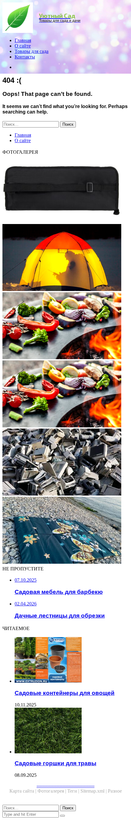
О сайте (23, 45)
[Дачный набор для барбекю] (65, 190)
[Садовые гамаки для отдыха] (65, 258)
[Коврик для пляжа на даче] (65, 531)
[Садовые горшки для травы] (72, 731)
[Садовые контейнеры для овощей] (72, 660)
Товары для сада (31, 51)
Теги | (73, 791)
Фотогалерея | (52, 791)
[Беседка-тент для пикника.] (65, 326)
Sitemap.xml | (94, 791)
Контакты (25, 56)
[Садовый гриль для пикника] (65, 394)
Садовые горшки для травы (55, 763)
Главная (23, 40)
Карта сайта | (23, 791)
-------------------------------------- (65, 785)
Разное (115, 791)
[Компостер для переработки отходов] (65, 463)
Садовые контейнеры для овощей (65, 693)
